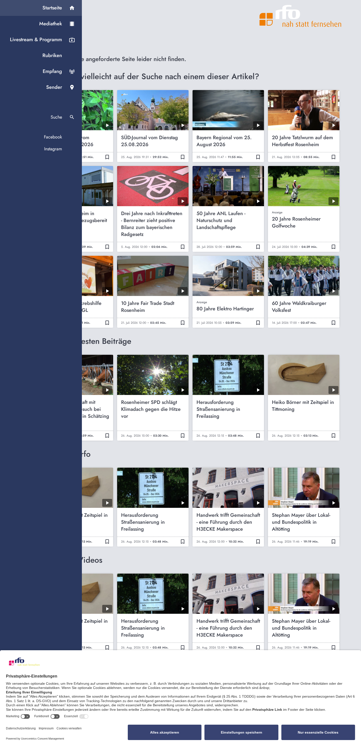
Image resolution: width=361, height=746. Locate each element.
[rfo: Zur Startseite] (300, 16)
